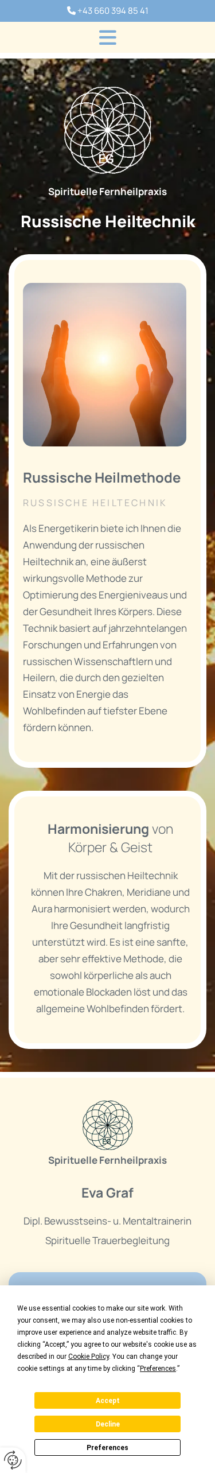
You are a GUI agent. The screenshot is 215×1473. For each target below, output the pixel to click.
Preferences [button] (158, 1369)
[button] (107, 37)
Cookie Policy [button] (88, 1356)
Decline (108, 1424)
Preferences (107, 1448)
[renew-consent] (13, 1460)
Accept (108, 1401)
